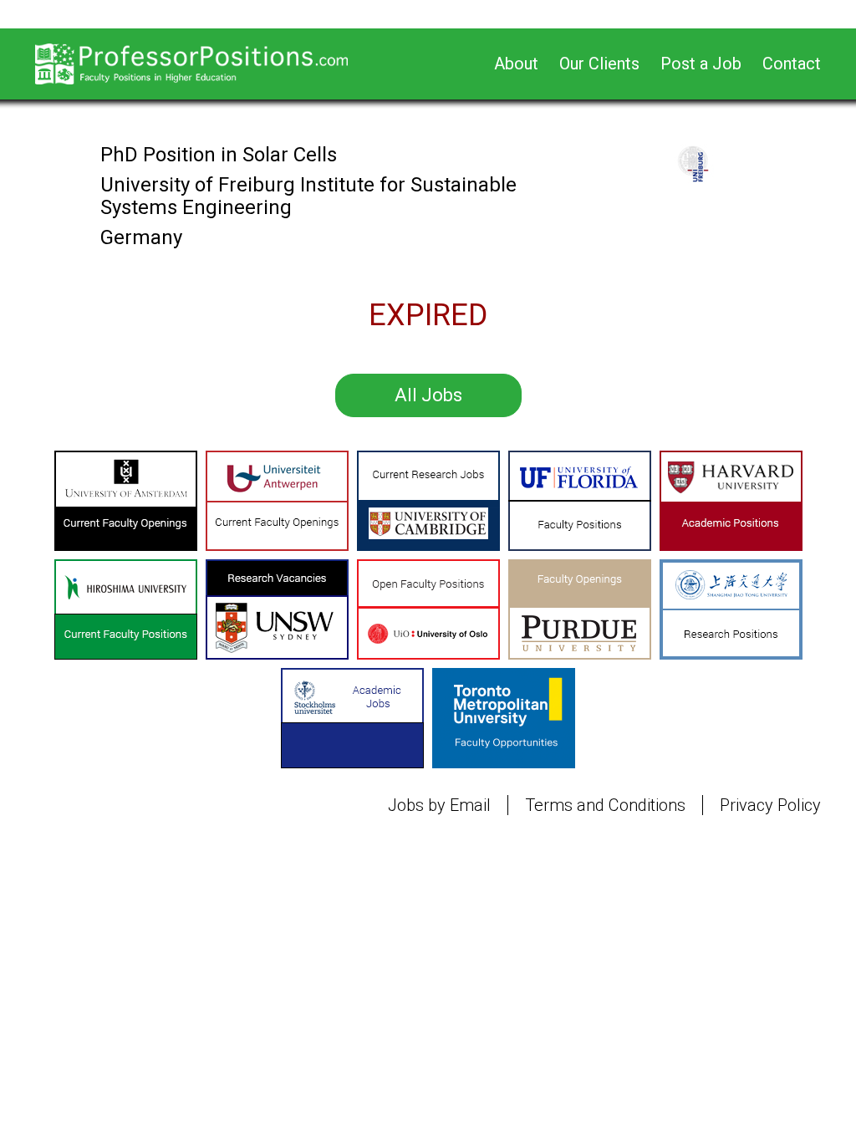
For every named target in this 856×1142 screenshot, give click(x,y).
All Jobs (428, 395)
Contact (791, 64)
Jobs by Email (439, 805)
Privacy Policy (770, 805)
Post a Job (700, 64)
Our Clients (599, 64)
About (516, 64)
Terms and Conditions (605, 805)
